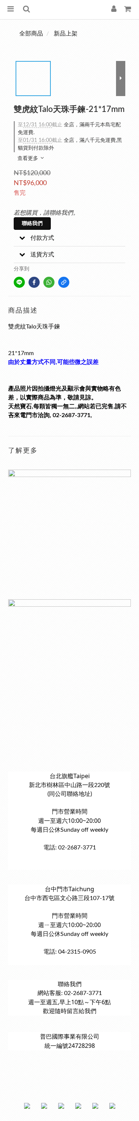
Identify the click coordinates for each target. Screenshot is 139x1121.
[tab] (69, 238)
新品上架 (65, 34)
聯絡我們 (32, 223)
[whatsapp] (48, 282)
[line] (19, 282)
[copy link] (63, 282)
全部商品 (31, 34)
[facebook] (34, 282)
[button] (69, 238)
